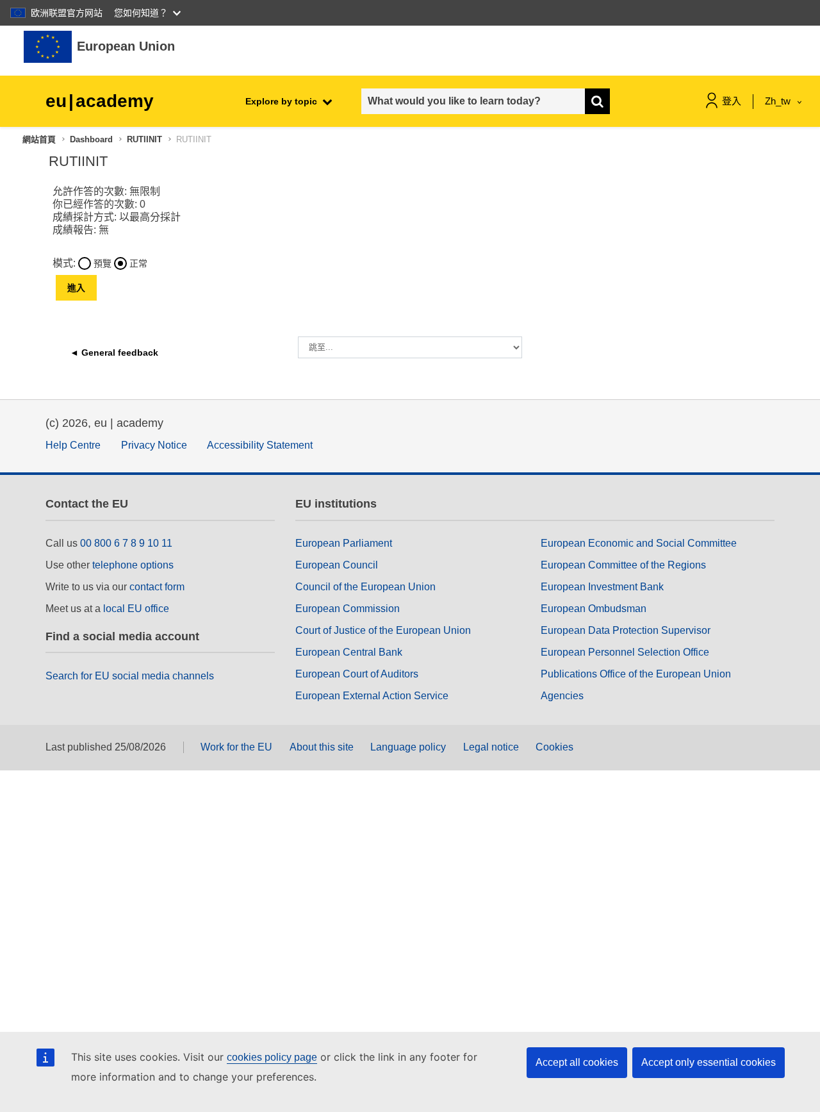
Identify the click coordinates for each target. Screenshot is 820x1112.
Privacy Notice (154, 445)
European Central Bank (348, 652)
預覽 (102, 263)
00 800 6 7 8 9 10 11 (126, 543)
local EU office (136, 608)
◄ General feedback (114, 352)
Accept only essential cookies (708, 1062)
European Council (336, 565)
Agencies (562, 695)
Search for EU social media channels (129, 675)
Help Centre (73, 445)
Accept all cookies (577, 1062)
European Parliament (343, 543)
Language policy (408, 747)
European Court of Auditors (356, 673)
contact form (156, 586)
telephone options (133, 565)
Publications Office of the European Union (636, 673)
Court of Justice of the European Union (383, 630)
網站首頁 (39, 139)
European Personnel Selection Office (625, 652)
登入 (731, 100)
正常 (138, 263)
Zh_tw (779, 100)
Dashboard (91, 139)
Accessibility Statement (260, 445)
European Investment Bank (602, 586)
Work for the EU (236, 747)
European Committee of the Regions (623, 565)
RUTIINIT (144, 139)
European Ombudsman (593, 608)
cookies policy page (272, 1057)
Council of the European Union (365, 586)
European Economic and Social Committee (639, 543)
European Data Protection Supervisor (625, 630)
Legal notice (491, 747)
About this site (322, 747)
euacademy (99, 101)
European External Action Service (371, 695)
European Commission (347, 608)
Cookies (554, 747)
